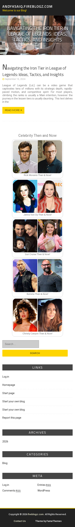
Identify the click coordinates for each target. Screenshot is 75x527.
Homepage (8, 384)
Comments (11, 490)
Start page (8, 393)
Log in (5, 376)
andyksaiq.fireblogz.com (27, 6)
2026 (5, 441)
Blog (4, 463)
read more (12, 110)
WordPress (44, 490)
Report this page (11, 417)
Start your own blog (13, 401)
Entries (44, 484)
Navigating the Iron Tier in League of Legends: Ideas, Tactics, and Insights (34, 71)
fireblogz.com (36, 514)
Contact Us (20, 521)
